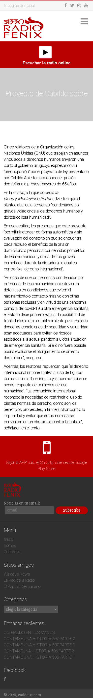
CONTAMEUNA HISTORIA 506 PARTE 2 (39, 650)
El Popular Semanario (22, 586)
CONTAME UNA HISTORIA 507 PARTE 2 (39, 638)
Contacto (12, 551)
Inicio (8, 539)
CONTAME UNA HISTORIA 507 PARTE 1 (39, 644)
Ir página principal (19, 5)
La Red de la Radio (19, 580)
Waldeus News (17, 574)
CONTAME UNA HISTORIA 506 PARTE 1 (39, 657)
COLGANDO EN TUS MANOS (29, 632)
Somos (10, 545)
